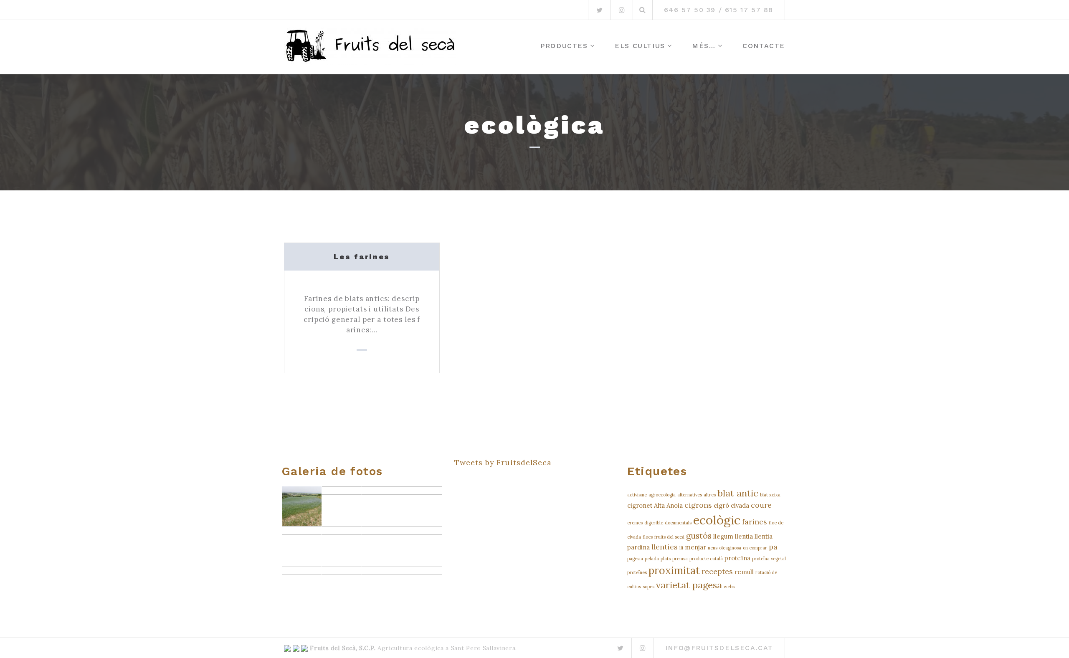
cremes (635, 523)
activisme (637, 495)
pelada (652, 559)
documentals (678, 523)
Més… (703, 46)
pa (773, 547)
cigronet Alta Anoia (655, 505)
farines (754, 521)
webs (729, 587)
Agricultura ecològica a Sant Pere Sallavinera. (446, 648)
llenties (664, 547)
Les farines (362, 256)
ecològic (716, 520)
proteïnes (637, 572)
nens (712, 548)
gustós (699, 535)
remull (744, 572)
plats (666, 559)
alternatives (689, 495)
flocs (648, 537)
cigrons (698, 505)
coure (761, 505)
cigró (721, 505)
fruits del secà (669, 537)
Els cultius (640, 46)
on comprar (755, 548)
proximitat (674, 570)
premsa (680, 559)
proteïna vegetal (769, 559)
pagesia (635, 559)
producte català (706, 559)
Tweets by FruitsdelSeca (503, 462)
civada (740, 505)
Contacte (763, 46)
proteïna (737, 558)
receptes (717, 571)
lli (681, 548)
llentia (744, 536)
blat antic (737, 493)
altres (710, 495)
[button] (302, 506)
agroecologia (662, 495)
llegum (723, 536)
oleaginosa (730, 548)
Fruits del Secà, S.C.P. (342, 648)
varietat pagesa (689, 585)
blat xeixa (770, 495)
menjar (695, 547)
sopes (648, 587)
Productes (564, 46)
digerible (653, 523)
